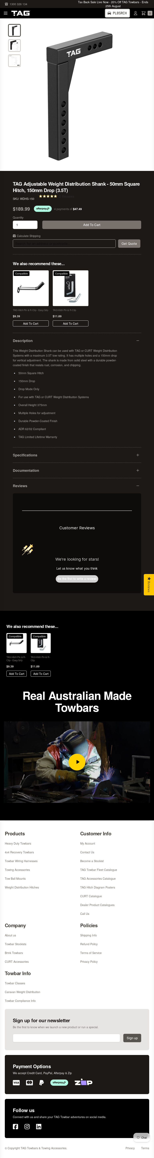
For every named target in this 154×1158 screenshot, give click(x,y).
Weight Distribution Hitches (22, 887)
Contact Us (87, 852)
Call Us (84, 914)
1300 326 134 (18, 4)
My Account (87, 843)
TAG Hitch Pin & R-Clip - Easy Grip (30, 310)
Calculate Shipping (29, 236)
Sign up (132, 1038)
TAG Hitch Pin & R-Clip (64, 310)
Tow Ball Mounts (15, 878)
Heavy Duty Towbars (18, 843)
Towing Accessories (17, 870)
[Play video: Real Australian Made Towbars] (77, 762)
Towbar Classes (15, 983)
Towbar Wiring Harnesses (21, 861)
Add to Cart (30, 323)
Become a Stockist (92, 861)
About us (10, 935)
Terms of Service (91, 953)
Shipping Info (88, 935)
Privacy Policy (89, 962)
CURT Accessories (17, 962)
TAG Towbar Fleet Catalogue (98, 870)
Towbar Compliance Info (20, 1001)
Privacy (130, 1148)
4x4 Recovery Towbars (19, 852)
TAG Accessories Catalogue (98, 878)
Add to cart (91, 224)
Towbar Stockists (15, 944)
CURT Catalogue (91, 896)
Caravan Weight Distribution (22, 992)
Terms (145, 1148)
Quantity (18, 217)
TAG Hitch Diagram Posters (97, 887)
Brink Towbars (14, 953)
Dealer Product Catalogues (97, 905)
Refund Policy (89, 944)
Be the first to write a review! (77, 578)
